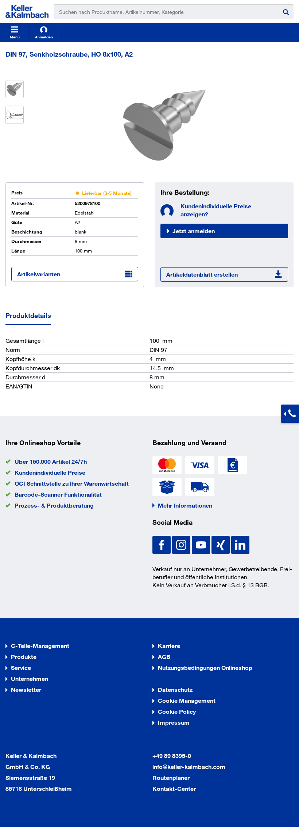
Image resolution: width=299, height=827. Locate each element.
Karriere (169, 645)
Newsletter (26, 689)
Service (21, 667)
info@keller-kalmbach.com (188, 766)
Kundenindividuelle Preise (50, 472)
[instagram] (182, 543)
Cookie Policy (177, 711)
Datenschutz (175, 689)
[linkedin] (240, 543)
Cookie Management (186, 700)
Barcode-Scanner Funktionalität (58, 494)
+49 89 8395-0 (171, 755)
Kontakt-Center (174, 788)
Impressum (174, 722)
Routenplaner (171, 777)
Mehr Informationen (185, 505)
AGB (164, 656)
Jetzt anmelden (193, 230)
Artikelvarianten (38, 273)
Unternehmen (29, 678)
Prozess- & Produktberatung (54, 505)
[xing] (221, 543)
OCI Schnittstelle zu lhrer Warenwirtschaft (72, 483)
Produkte (23, 656)
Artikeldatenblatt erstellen (202, 274)
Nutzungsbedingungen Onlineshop (205, 667)
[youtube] (201, 543)
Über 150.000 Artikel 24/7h (51, 461)
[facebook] (162, 543)
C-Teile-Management (40, 645)
